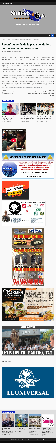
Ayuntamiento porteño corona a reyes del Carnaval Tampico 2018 (13, 91)
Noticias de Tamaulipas (28, 87)
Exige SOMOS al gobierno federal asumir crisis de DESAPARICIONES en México (48, 420)
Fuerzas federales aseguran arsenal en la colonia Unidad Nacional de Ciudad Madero (28, 109)
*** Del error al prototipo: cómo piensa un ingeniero (21, 420)
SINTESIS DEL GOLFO (7, 51)
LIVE (52, 35)
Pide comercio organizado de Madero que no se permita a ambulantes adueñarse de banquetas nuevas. (41, 92)
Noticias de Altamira (9, 87)
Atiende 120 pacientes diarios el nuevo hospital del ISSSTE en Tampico (35, 420)
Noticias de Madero (18, 87)
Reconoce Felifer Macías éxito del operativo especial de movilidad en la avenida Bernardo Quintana (8, 420)
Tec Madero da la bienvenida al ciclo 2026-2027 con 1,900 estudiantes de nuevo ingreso (45, 109)
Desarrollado (31, 440)
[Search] (49, 35)
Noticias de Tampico (38, 87)
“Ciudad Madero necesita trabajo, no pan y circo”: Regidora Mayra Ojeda (10, 109)
